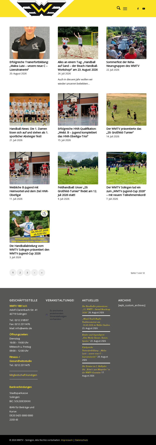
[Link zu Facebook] (138, 8)
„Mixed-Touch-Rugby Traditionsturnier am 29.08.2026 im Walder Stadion (96, 321)
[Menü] (125, 8)
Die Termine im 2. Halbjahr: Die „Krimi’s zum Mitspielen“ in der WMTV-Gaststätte (96, 369)
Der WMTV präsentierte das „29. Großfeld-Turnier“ (123, 130)
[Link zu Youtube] (143, 8)
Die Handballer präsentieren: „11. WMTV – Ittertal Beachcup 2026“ (96, 309)
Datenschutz (81, 440)
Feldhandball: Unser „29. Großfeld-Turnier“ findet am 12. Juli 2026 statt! (77, 191)
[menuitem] (116, 8)
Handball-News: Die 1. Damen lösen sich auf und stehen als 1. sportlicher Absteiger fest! (29, 132)
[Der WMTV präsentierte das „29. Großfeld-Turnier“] (126, 109)
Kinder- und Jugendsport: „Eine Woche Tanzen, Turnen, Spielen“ (95, 337)
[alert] (60, 315)
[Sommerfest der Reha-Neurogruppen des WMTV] (126, 43)
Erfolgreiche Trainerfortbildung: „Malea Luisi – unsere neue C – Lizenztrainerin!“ (29, 65)
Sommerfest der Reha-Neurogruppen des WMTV (122, 64)
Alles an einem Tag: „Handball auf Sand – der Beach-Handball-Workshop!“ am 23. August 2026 (78, 65)
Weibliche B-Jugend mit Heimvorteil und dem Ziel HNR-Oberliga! (29, 191)
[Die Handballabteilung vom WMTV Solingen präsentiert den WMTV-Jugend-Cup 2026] (30, 226)
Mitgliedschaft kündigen (23, 375)
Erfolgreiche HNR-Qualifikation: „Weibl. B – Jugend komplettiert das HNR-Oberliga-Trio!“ (77, 132)
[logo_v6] (42, 8)
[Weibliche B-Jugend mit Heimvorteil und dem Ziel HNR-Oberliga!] (30, 168)
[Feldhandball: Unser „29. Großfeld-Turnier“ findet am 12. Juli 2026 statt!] (78, 168)
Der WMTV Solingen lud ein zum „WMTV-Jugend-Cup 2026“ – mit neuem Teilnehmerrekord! (126, 191)
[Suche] (116, 8)
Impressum (67, 440)
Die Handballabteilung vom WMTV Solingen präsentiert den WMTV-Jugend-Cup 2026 (29, 249)
